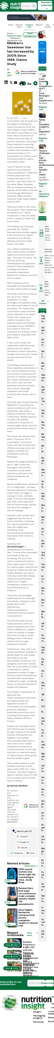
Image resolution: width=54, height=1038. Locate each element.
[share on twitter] (11, 83)
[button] (22, 836)
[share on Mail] (15, 83)
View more (29, 866)
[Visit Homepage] (13, 10)
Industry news (19, 26)
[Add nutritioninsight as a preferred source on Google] (26, 72)
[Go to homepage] (27, 1010)
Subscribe (49, 983)
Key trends (48, 26)
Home (10, 25)
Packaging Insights (39, 1016)
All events (42, 302)
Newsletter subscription (46, 4)
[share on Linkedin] (6, 83)
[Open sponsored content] (27, 19)
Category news (29, 26)
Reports (39, 25)
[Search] (34, 6)
